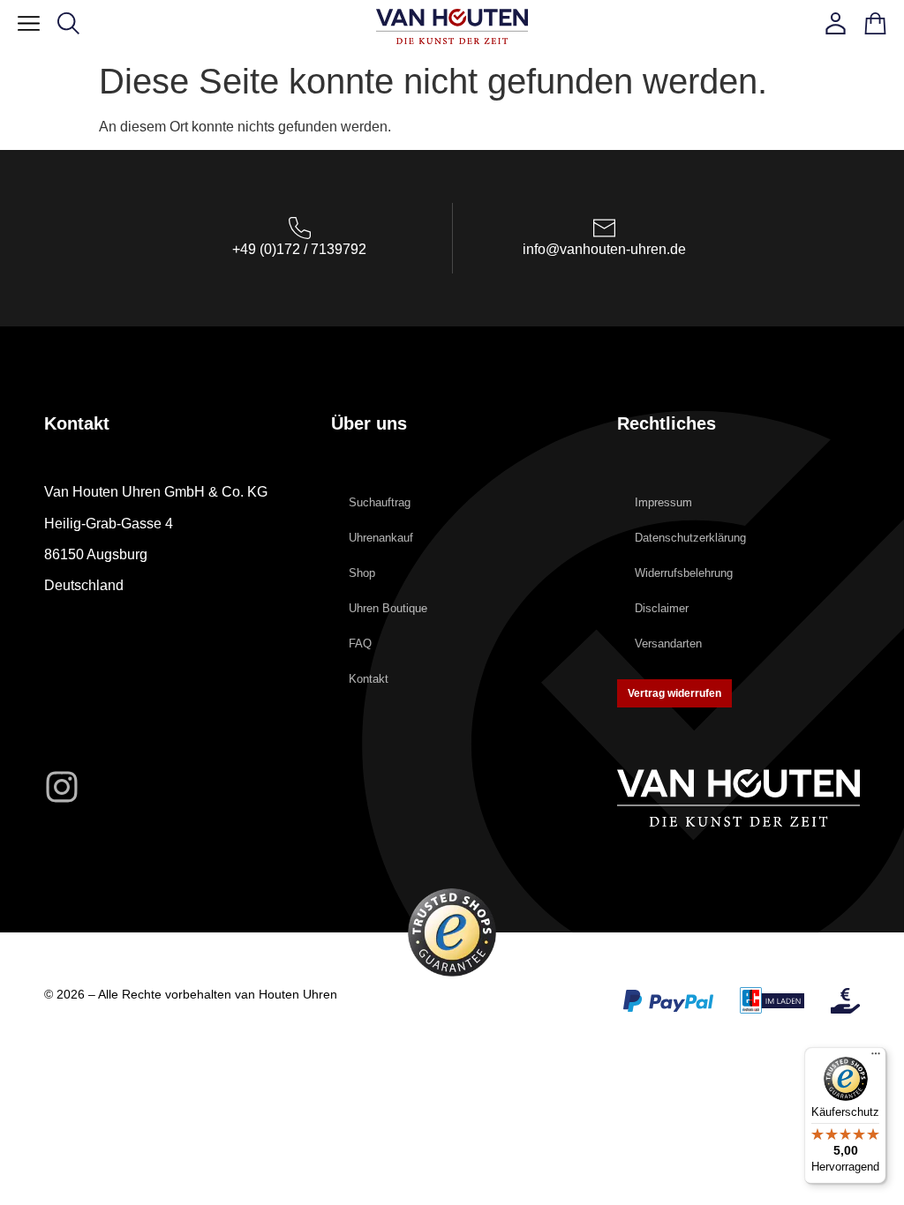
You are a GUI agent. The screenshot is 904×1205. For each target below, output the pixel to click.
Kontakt (368, 678)
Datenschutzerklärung (690, 537)
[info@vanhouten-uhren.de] (604, 228)
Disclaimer (662, 608)
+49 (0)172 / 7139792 (299, 249)
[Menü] (875, 1057)
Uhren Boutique (388, 608)
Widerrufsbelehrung (684, 573)
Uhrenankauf (381, 537)
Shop (362, 573)
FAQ (360, 643)
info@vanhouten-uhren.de (604, 249)
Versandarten (668, 643)
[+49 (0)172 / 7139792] (300, 228)
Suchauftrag (380, 502)
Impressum (663, 502)
